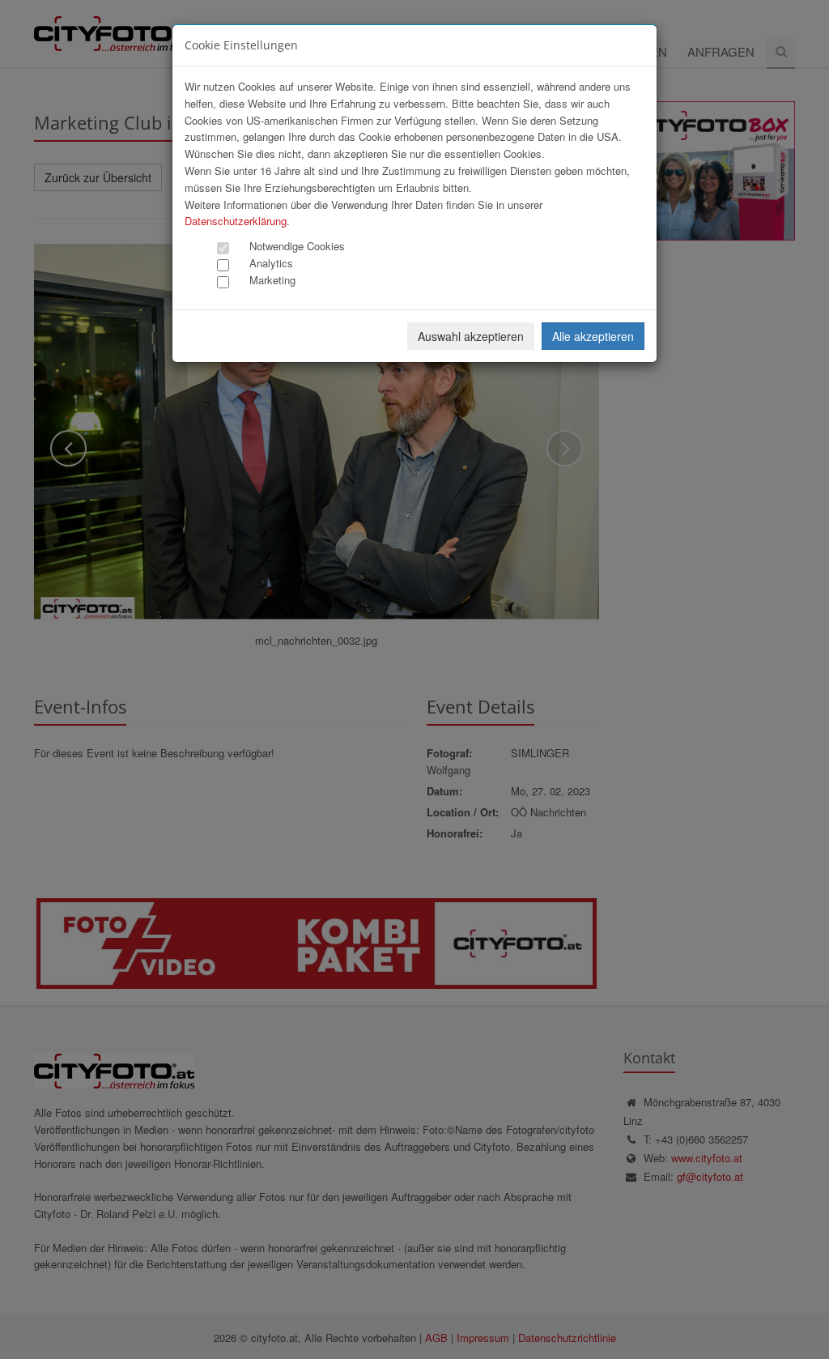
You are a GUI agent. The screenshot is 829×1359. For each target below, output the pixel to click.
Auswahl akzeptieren (471, 336)
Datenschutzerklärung (236, 220)
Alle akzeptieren (593, 336)
